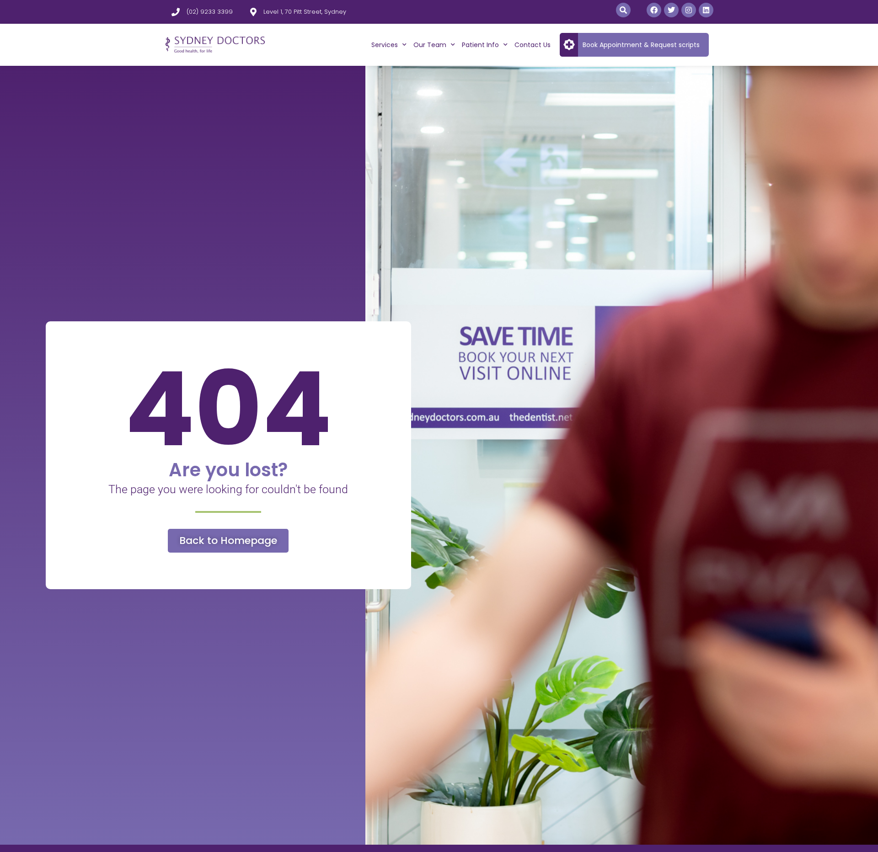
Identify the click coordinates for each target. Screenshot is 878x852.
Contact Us (532, 44)
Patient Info (480, 44)
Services (384, 44)
